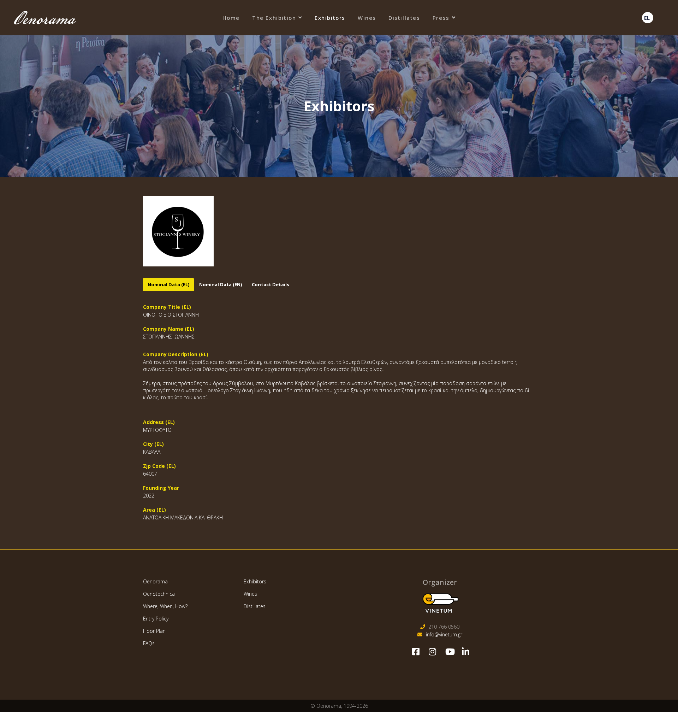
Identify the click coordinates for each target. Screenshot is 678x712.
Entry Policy (155, 618)
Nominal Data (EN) (220, 284)
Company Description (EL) (175, 354)
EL (647, 17)
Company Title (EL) (167, 307)
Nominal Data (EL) (168, 284)
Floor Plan (154, 631)
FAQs (149, 643)
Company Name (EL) (168, 328)
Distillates (404, 17)
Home (231, 17)
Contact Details (270, 284)
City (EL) (153, 444)
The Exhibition (274, 17)
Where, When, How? (165, 606)
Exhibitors (330, 17)
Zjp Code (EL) (159, 466)
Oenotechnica (159, 593)
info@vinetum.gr (444, 634)
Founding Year (161, 487)
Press (441, 17)
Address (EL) (159, 422)
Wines (367, 17)
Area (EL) (154, 509)
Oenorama (155, 581)
